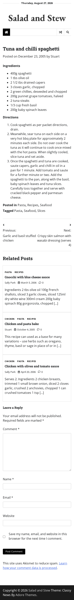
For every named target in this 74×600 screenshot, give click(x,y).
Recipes (32, 205)
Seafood (46, 205)
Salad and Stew (37, 18)
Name (8, 479)
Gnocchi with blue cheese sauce (27, 277)
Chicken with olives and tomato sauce (32, 366)
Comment (11, 429)
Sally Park (10, 282)
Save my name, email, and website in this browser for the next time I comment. (38, 536)
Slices (41, 211)
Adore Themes (26, 595)
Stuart (55, 56)
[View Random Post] (60, 32)
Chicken (10, 319)
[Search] (67, 32)
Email (8, 497)
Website (8, 516)
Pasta (22, 205)
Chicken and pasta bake (22, 324)
